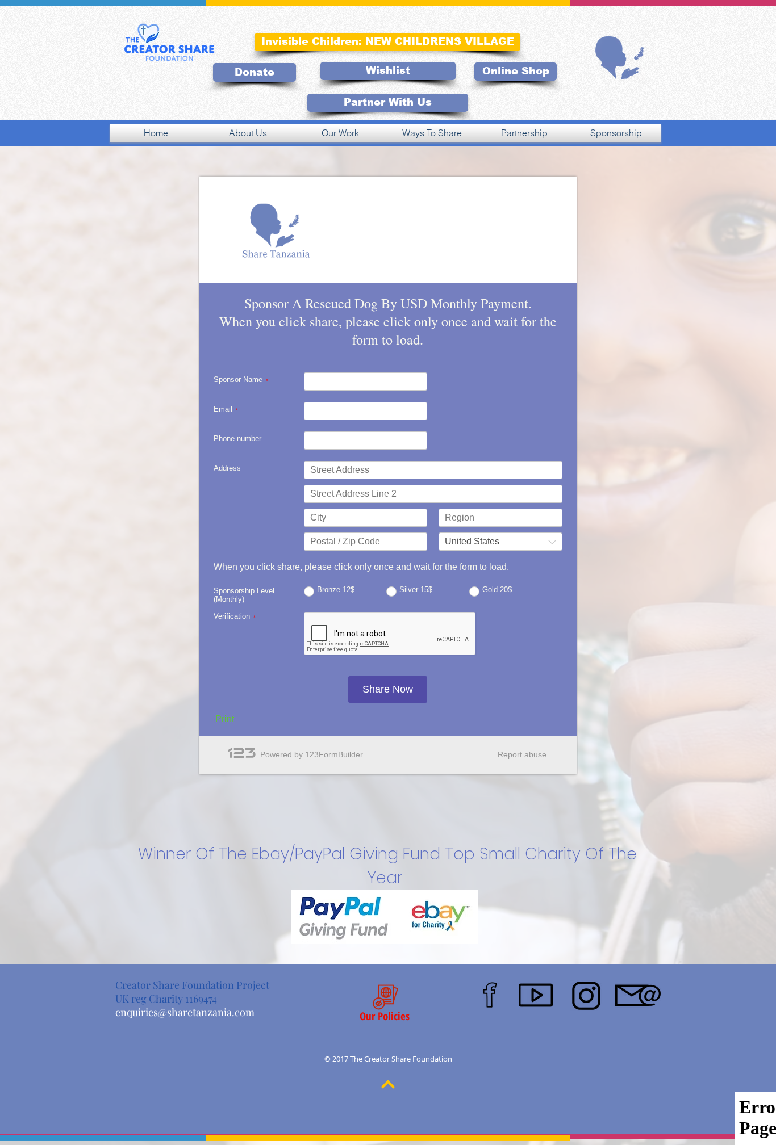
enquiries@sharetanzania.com (185, 1012)
